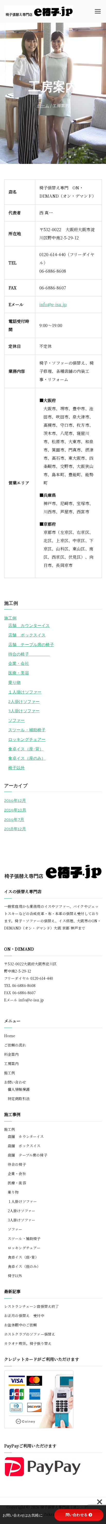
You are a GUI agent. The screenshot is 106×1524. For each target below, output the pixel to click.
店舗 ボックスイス (27, 635)
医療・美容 (18, 673)
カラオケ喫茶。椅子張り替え (27, 1343)
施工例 (10, 618)
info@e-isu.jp (53, 304)
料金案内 (11, 1054)
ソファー (16, 720)
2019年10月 (15, 810)
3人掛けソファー (24, 710)
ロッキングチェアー (27, 739)
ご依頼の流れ (15, 1045)
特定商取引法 (19, 1098)
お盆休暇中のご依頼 (20, 1324)
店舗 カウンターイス (29, 625)
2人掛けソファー (24, 701)
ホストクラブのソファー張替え (29, 1334)
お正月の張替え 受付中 (24, 1315)
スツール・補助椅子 (27, 729)
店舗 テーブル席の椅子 (31, 644)
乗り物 (14, 682)
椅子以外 (16, 767)
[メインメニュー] (98, 11)
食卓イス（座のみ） (27, 758)
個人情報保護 (19, 1089)
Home (9, 1035)
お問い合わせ (15, 1082)
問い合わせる (76, 1514)
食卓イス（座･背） (25, 749)
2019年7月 (14, 819)
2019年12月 (15, 800)
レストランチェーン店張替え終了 (31, 1306)
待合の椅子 (29, 654)
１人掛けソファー (24, 692)
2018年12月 (15, 828)
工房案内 (11, 1063)
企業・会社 (18, 663)
